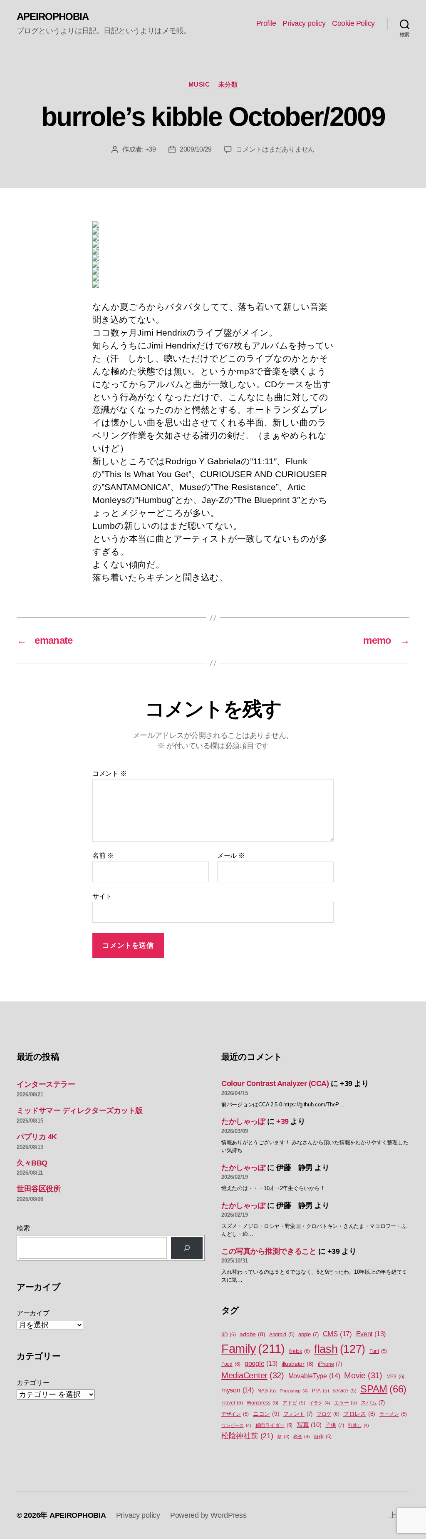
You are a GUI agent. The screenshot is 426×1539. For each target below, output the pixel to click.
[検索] (187, 1248)
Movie (363, 1375)
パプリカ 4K (37, 1137)
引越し (358, 1425)
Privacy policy (303, 23)
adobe (252, 1334)
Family (253, 1348)
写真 (309, 1425)
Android (281, 1334)
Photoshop (294, 1390)
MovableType (314, 1376)
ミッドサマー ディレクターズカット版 (80, 1110)
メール (231, 855)
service (344, 1390)
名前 (103, 855)
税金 (301, 1436)
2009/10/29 (196, 149)
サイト (102, 896)
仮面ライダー (274, 1425)
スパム (372, 1403)
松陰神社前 (247, 1436)
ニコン (266, 1413)
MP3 (395, 1377)
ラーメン (393, 1414)
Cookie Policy (353, 23)
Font (378, 1351)
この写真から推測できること (268, 1251)
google (261, 1363)
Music (199, 84)
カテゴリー (33, 1382)
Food (230, 1364)
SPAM (383, 1389)
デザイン (235, 1414)
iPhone (330, 1364)
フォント (297, 1414)
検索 (23, 1228)
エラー (345, 1402)
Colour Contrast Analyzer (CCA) (275, 1083)
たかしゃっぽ (243, 1121)
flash (339, 1349)
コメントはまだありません (275, 149)
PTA (320, 1390)
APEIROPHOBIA (53, 17)
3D (228, 1334)
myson (237, 1390)
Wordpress (262, 1403)
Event (371, 1333)
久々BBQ (32, 1163)
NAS (266, 1390)
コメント (109, 773)
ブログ (328, 1414)
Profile (266, 23)
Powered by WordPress (208, 1515)
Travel (232, 1403)
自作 (323, 1436)
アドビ (293, 1402)
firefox (299, 1351)
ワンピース (236, 1425)
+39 (150, 149)
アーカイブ (33, 1313)
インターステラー (46, 1084)
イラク (319, 1402)
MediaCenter (252, 1375)
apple (308, 1334)
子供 (334, 1425)
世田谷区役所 (38, 1189)
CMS (337, 1334)
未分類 (228, 84)
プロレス (359, 1414)
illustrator (298, 1364)
